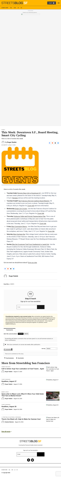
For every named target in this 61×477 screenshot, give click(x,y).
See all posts (5, 431)
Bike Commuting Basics (19, 226)
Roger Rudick (11, 142)
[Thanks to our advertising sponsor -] (30, 69)
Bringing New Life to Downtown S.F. (29, 193)
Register (15, 198)
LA (18, 7)
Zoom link (30, 206)
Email (19, 307)
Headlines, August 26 (8, 406)
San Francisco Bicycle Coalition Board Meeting (34, 201)
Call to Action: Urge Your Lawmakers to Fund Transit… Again (22, 369)
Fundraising (18, 417)
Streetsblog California (8, 417)
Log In (50, 3)
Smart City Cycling (21, 209)
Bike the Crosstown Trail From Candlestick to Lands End (30, 244)
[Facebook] (28, 460)
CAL (11, 7)
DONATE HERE (4, 7)
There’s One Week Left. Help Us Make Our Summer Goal (20, 419)
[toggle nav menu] (59, 3)
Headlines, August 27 (8, 381)
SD (21, 7)
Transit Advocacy (5, 366)
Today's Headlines (5, 379)
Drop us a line (32, 262)
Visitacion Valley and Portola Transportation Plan (30, 216)
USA (15, 7)
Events (3, 129)
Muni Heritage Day (19, 234)
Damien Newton (9, 422)
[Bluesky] (32, 460)
